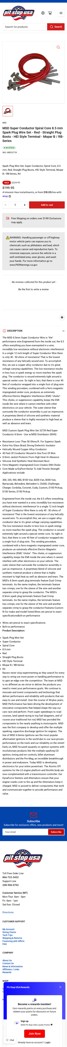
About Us (7, 960)
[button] (33, 289)
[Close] (60, 987)
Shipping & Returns (12, 938)
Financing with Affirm (13, 941)
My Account (8, 929)
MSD (4, 123)
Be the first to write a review (33, 289)
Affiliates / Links (10, 969)
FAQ (4, 944)
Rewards (6, 972)
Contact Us (8, 963)
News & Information (12, 966)
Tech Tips (7, 935)
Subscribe (56, 832)
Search (58, 26)
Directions (8, 912)
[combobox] (33, 26)
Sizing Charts (9, 932)
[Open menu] (61, 13)
